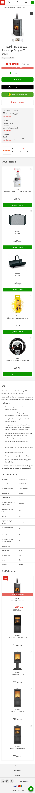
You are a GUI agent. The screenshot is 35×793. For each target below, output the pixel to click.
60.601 (17, 276)
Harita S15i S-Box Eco (17, 749)
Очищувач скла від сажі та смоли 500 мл (17, 191)
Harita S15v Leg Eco (17, 675)
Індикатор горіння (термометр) (17, 360)
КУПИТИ (17, 79)
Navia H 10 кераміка (17, 601)
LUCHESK (22, 790)
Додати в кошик (17, 205)
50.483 (17, 234)
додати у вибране (18, 102)
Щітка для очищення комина (17, 318)
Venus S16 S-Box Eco (18, 712)
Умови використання (24, 781)
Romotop (22, 149)
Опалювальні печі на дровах (15, 8)
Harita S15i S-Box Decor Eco (17, 638)
